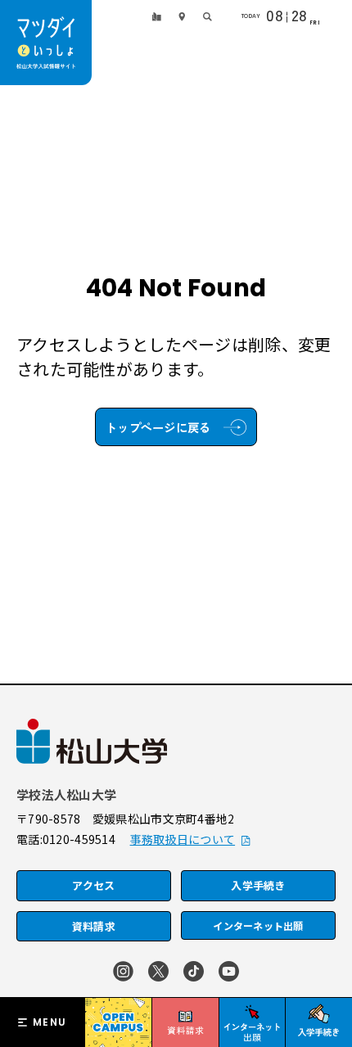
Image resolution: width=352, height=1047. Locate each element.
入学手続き (258, 885)
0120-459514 (79, 839)
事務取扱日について (183, 839)
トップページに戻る (158, 426)
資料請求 (93, 926)
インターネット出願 (258, 925)
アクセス (93, 885)
